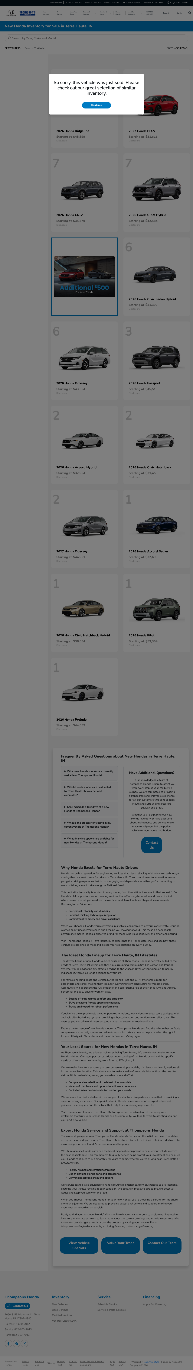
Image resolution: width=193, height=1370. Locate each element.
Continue (96, 105)
